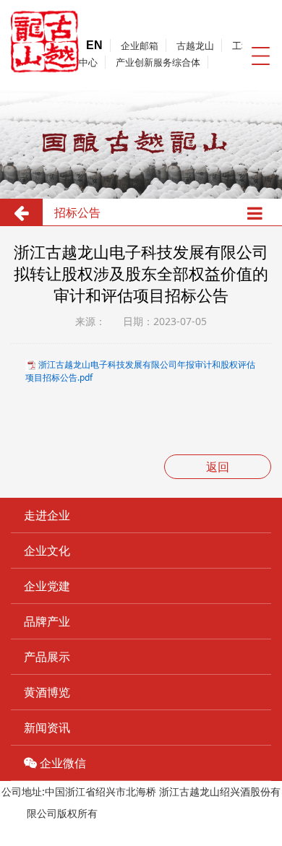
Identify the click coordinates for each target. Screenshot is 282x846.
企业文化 (47, 550)
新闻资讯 (47, 727)
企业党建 (47, 586)
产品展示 (47, 657)
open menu (260, 56)
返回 (217, 467)
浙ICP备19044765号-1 (151, 813)
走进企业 (47, 515)
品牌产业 (47, 621)
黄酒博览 (47, 692)
